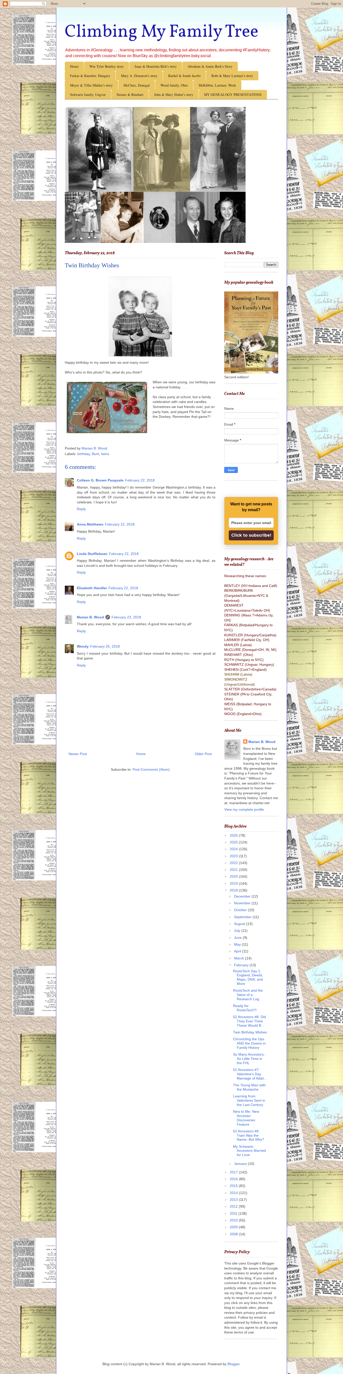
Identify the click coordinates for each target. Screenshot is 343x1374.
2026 (234, 835)
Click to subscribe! (251, 535)
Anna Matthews (90, 524)
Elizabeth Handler (92, 588)
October (241, 910)
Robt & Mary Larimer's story (232, 75)
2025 (234, 842)
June (238, 938)
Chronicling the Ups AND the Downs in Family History (249, 1043)
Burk (95, 454)
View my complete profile (244, 809)
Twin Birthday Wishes (250, 1032)
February (242, 965)
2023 (234, 856)
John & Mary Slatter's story (173, 94)
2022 (234, 863)
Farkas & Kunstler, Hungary (90, 75)
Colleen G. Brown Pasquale (100, 480)
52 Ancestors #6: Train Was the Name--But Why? (248, 1135)
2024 (234, 849)
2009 (234, 1227)
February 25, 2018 (105, 646)
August (240, 924)
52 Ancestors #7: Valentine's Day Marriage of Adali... (250, 1074)
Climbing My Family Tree (161, 32)
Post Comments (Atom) (151, 769)
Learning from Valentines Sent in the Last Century (249, 1100)
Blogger (233, 1364)
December (243, 896)
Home (74, 66)
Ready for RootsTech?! (245, 1008)
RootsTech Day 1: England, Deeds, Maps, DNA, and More (248, 977)
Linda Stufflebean (92, 554)
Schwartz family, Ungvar (88, 94)
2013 (234, 1200)
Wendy (83, 646)
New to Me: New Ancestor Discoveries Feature (246, 1117)
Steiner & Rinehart (130, 94)
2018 (234, 890)
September (243, 917)
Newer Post (78, 754)
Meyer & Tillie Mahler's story (91, 85)
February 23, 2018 (126, 617)
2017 (234, 1172)
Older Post (203, 754)
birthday (83, 454)
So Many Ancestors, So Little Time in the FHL (249, 1058)
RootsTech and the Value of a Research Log (248, 994)
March (239, 958)
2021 (234, 870)
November (243, 903)
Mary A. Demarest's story (139, 75)
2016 (234, 1179)
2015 (234, 1186)
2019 (234, 883)
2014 (234, 1193)
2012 (234, 1206)
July (237, 931)
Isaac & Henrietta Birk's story (156, 66)
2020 (234, 876)
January (241, 1164)
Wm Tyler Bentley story (106, 66)
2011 (234, 1213)
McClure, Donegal (137, 85)
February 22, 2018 (140, 480)
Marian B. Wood (90, 617)
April (238, 951)
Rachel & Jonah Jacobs (184, 75)
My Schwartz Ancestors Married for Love (249, 1150)
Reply (81, 509)
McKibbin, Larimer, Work (217, 85)
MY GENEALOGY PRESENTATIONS (233, 94)
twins (105, 454)
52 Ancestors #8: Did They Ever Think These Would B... (249, 1021)
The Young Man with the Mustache (249, 1087)
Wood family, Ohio (174, 85)
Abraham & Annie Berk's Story (210, 66)
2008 (234, 1234)
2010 (234, 1220)
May (238, 944)
